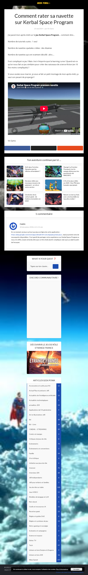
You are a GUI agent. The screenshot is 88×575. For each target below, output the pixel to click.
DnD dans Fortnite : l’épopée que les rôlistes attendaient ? (32, 169)
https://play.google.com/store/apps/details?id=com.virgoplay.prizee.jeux (36, 235)
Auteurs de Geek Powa (63, 572)
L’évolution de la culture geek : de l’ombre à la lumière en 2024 (33, 198)
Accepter (76, 569)
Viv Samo (50, 29)
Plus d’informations (62, 569)
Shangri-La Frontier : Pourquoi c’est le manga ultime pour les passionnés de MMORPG (71, 171)
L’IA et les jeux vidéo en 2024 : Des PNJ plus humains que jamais (71, 183)
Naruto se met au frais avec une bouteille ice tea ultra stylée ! (71, 197)
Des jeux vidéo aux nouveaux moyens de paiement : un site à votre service (32, 184)
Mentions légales (78, 572)
